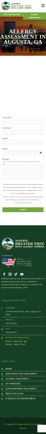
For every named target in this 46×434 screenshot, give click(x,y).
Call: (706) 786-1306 (11, 14)
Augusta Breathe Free (25, 424)
